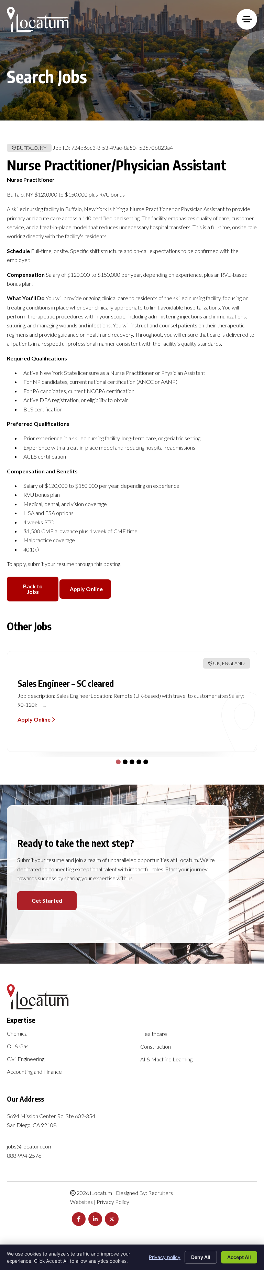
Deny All (200, 1257)
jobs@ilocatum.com (30, 1146)
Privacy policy (164, 1257)
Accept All (239, 1257)
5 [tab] (144, 760)
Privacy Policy (113, 1201)
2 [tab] (123, 760)
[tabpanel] (132, 701)
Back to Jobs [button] (33, 589)
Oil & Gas (18, 1046)
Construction (155, 1047)
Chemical (18, 1034)
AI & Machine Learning (166, 1059)
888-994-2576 (24, 1155)
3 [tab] (130, 760)
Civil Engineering (25, 1059)
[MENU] (246, 19)
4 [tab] (137, 760)
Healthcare (153, 1034)
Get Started (47, 900)
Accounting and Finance (34, 1072)
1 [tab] (116, 760)
